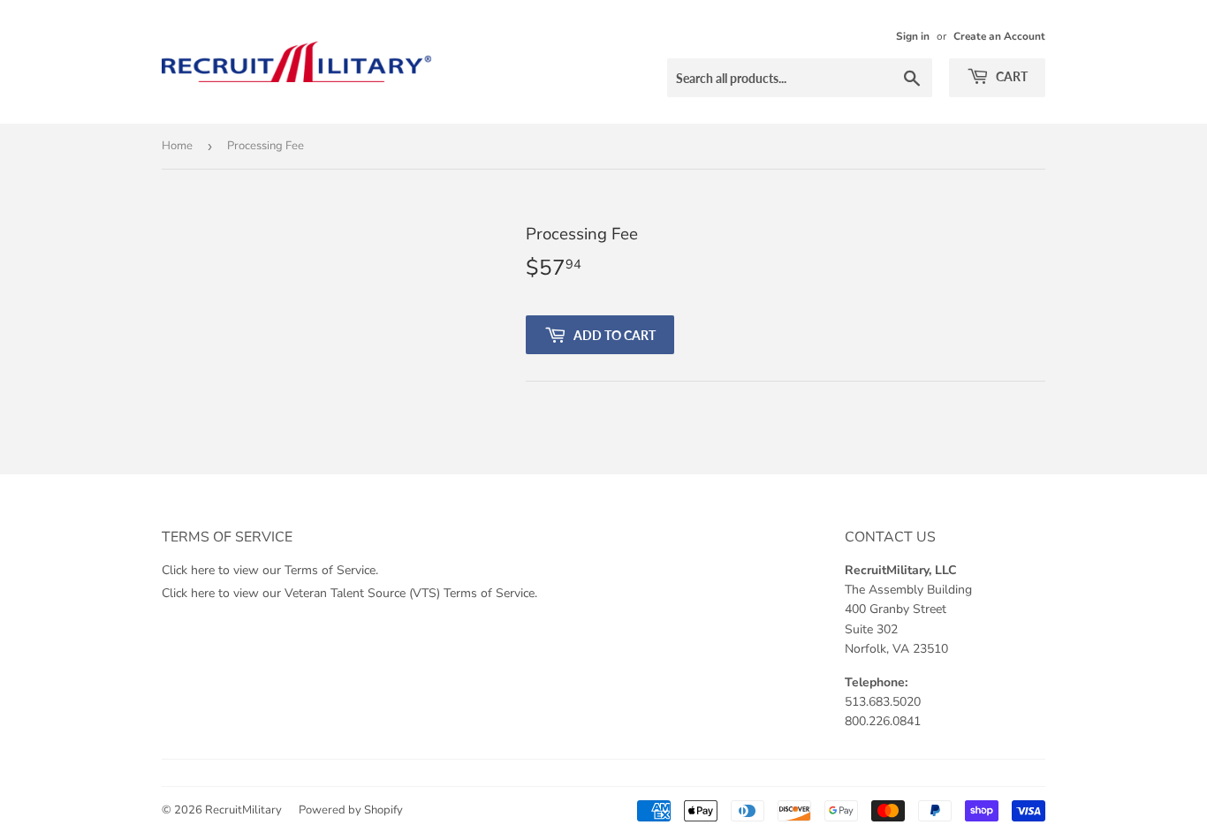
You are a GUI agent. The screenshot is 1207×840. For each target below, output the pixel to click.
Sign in (913, 36)
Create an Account (999, 36)
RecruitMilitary (243, 810)
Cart (1010, 76)
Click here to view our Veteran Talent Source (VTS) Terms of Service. (349, 593)
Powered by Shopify (351, 810)
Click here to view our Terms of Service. (270, 570)
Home (177, 146)
